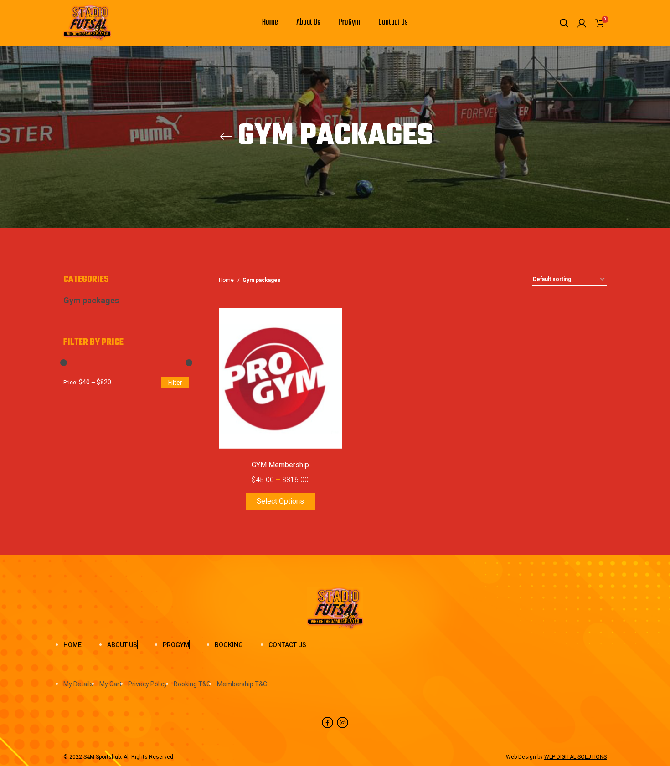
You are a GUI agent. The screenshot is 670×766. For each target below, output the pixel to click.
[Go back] (226, 137)
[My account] (582, 23)
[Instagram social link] (342, 722)
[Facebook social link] (327, 722)
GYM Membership (280, 464)
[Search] (564, 23)
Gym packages (91, 300)
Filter (175, 382)
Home (227, 280)
